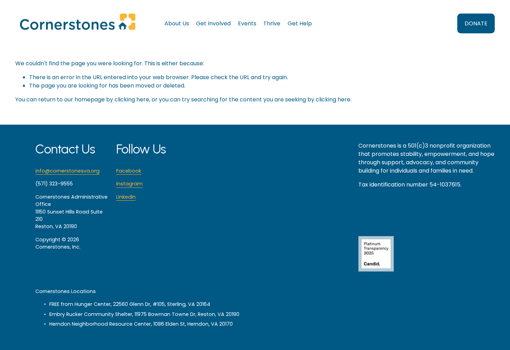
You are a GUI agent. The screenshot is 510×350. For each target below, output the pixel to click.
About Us (176, 23)
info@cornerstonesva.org (67, 170)
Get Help (300, 23)
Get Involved (213, 23)
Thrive (271, 23)
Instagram (129, 183)
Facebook (128, 170)
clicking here (131, 99)
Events (247, 23)
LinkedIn (126, 196)
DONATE (476, 23)
